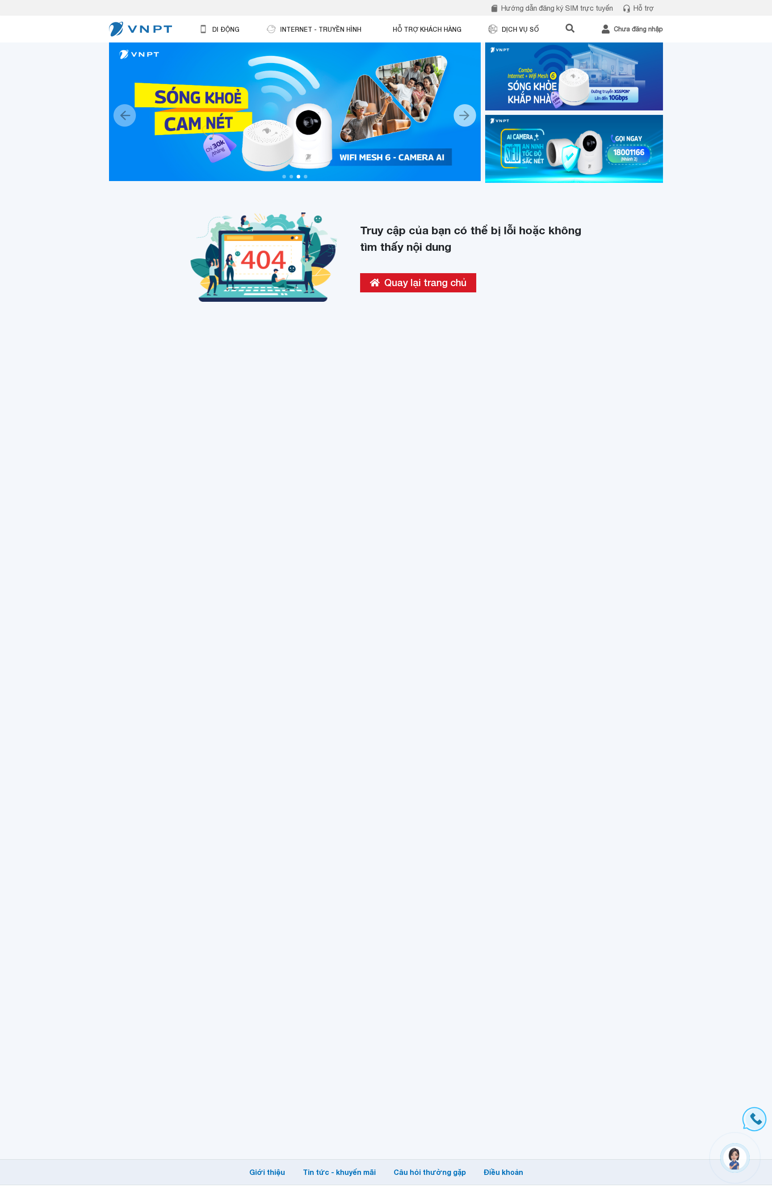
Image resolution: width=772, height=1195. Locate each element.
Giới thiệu (267, 1172)
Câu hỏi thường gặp (430, 1172)
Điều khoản (503, 1172)
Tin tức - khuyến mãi (339, 1172)
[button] (284, 176)
